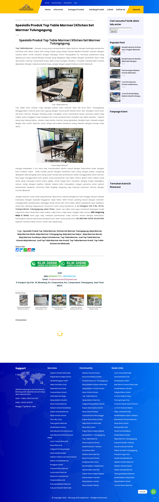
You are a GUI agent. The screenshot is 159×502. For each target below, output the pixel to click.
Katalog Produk (96, 9)
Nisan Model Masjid (58, 453)
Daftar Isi (120, 9)
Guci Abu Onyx (56, 419)
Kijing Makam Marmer (91, 400)
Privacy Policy (56, 3)
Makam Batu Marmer (91, 454)
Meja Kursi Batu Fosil (58, 384)
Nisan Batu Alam (89, 427)
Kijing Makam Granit (122, 481)
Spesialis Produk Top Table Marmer (39, 231)
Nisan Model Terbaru (90, 485)
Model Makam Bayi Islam (124, 477)
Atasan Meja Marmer (26, 240)
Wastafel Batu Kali (121, 377)
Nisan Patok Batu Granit (91, 377)
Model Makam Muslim (91, 477)
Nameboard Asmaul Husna (61, 431)
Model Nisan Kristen (122, 435)
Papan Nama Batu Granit (92, 408)
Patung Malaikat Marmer (60, 484)
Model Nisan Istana (58, 427)
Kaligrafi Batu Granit (122, 392)
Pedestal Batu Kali (57, 480)
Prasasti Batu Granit (58, 392)
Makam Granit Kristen (91, 373)
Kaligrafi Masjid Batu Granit (93, 404)
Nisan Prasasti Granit (90, 458)
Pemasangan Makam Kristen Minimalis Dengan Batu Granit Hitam (131, 71)
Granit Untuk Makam (122, 431)
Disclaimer (68, 3)
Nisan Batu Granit (121, 423)
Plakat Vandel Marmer (59, 412)
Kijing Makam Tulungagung (93, 435)
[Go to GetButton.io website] (153, 497)
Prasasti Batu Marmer (59, 468)
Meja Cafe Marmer (51, 237)
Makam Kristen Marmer (123, 462)
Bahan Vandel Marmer (59, 461)
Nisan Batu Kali (56, 445)
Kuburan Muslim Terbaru (124, 442)
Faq (75, 3)
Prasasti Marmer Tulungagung (95, 381)
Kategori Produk (76, 9)
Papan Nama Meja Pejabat (93, 431)
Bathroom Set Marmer (59, 476)
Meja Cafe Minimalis (122, 412)
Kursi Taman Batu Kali (59, 441)
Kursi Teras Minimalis (122, 373)
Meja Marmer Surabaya (30, 237)
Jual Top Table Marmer (89, 237)
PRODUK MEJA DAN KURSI (31, 20)
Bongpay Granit (56, 465)
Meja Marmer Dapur (72, 234)
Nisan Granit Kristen (90, 392)
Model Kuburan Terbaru (91, 446)
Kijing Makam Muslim (58, 400)
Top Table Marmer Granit (81, 240)
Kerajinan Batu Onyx (90, 462)
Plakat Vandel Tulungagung (125, 450)
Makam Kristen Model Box (60, 408)
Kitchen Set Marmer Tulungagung (73, 231)
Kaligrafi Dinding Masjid (59, 449)
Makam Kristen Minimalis (60, 373)
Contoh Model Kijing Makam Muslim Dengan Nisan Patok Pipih (131, 94)
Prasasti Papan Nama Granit (126, 404)
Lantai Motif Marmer (58, 472)
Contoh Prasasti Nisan (123, 408)
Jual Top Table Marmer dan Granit (53, 240)
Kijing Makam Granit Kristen (93, 388)
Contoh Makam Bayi (122, 396)
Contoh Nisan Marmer (123, 485)
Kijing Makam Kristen (90, 481)
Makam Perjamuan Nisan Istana (63, 457)
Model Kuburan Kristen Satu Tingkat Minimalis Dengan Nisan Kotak (131, 48)
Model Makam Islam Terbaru (126, 415)
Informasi (58, 9)
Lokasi (110, 9)
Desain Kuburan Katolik (123, 446)
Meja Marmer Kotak (58, 388)
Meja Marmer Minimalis (91, 423)
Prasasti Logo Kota (122, 454)
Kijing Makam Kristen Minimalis (94, 384)
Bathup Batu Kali (121, 427)
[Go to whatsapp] (153, 492)
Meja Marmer (95, 231)
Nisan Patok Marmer (58, 404)
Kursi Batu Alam (88, 450)
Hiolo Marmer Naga (58, 396)
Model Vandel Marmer (123, 458)
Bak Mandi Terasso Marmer (125, 419)
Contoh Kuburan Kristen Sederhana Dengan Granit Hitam (131, 83)
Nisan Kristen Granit (58, 415)
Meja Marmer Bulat (26, 234)
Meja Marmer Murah (92, 234)
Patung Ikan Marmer (58, 423)
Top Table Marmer (69, 237)
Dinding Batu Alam (121, 381)
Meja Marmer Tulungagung (49, 234)
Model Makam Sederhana (92, 466)
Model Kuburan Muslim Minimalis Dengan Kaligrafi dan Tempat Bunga (131, 60)
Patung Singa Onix (121, 400)
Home (47, 3)
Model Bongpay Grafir (59, 381)
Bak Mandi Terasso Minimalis (126, 384)
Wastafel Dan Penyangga (93, 415)
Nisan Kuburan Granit (91, 442)
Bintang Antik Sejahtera (78, 497)
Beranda (18, 20)
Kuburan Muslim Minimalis (60, 488)
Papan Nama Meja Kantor (60, 377)
